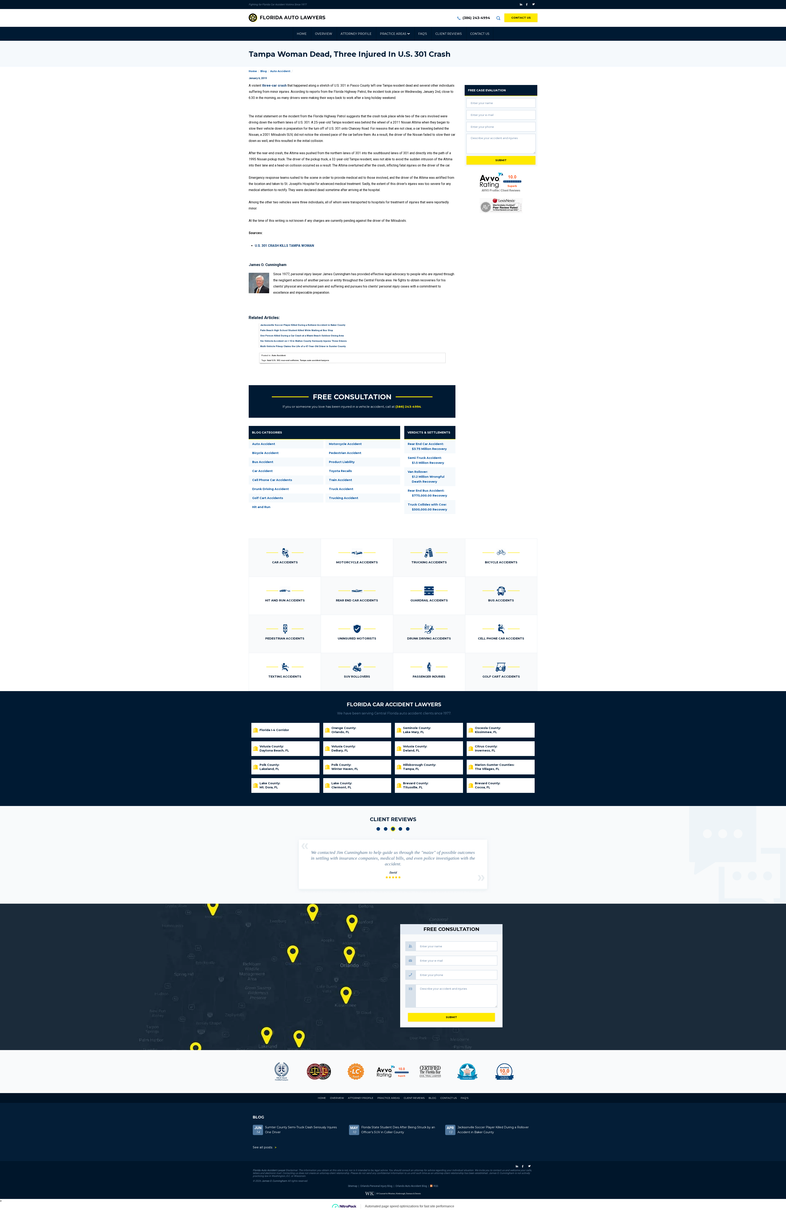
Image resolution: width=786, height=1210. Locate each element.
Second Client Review (385, 828)
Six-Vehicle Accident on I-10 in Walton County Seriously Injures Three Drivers (303, 341)
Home (302, 34)
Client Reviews (448, 34)
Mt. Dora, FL (269, 787)
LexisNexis (501, 205)
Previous (304, 846)
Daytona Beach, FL (274, 750)
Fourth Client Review (400, 828)
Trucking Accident (343, 498)
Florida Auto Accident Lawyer (269, 1170)
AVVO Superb (467, 1071)
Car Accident (262, 471)
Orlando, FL (340, 732)
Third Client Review (393, 828)
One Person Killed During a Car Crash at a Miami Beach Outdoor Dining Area (302, 335)
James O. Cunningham (274, 1180)
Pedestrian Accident (345, 453)
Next (481, 878)
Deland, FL (411, 750)
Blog (263, 71)
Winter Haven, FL (344, 769)
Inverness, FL (485, 750)
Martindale (504, 1071)
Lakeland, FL (269, 769)
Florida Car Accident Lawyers (394, 704)
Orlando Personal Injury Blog (376, 1186)
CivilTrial (393, 1071)
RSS (436, 1186)
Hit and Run (261, 507)
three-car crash (274, 85)
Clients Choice (430, 1071)
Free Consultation (352, 397)
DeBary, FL (339, 750)
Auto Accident (280, 71)
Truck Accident (341, 489)
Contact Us (521, 17)
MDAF (281, 1071)
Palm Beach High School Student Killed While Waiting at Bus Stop (296, 330)
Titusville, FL (413, 787)
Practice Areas (393, 34)
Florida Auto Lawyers (292, 17)
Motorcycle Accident (345, 444)
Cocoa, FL (482, 787)
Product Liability (342, 462)
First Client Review (378, 828)
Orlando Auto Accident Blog (411, 1186)
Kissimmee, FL (486, 732)
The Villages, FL (487, 769)
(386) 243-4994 (476, 18)
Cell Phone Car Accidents (272, 480)
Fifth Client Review (407, 828)
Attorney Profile (356, 34)
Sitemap (352, 1186)
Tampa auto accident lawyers (314, 360)
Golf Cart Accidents (267, 498)
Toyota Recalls (340, 471)
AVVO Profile (490, 190)
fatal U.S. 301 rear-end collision (283, 360)
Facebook (528, 4)
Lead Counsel (319, 1071)
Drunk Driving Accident (270, 489)
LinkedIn (521, 4)
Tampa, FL (411, 769)
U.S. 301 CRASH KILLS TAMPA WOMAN (284, 246)
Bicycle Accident (265, 453)
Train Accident (340, 480)
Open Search (498, 18)
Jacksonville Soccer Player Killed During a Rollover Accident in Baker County (302, 325)
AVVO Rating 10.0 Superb (501, 180)
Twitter (534, 4)
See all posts (262, 1147)
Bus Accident (262, 462)
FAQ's (422, 34)
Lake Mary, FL (413, 732)
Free (487, 90)
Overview (323, 34)
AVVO (356, 1071)
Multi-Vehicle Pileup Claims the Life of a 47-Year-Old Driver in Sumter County (303, 346)
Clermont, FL (341, 787)
